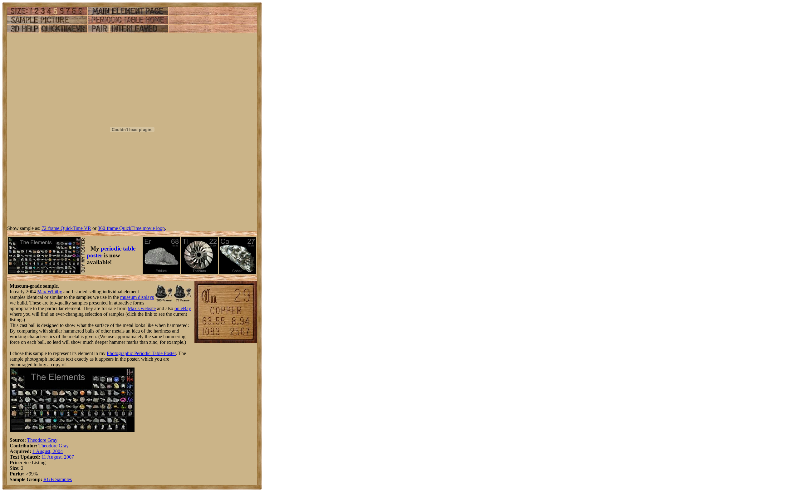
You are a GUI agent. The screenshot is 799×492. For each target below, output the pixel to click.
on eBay (182, 308)
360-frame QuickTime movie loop (131, 228)
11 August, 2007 (58, 457)
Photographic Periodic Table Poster (141, 353)
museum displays (137, 297)
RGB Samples (57, 479)
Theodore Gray (42, 440)
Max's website (142, 308)
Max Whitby (49, 291)
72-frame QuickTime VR (66, 228)
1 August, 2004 (47, 451)
